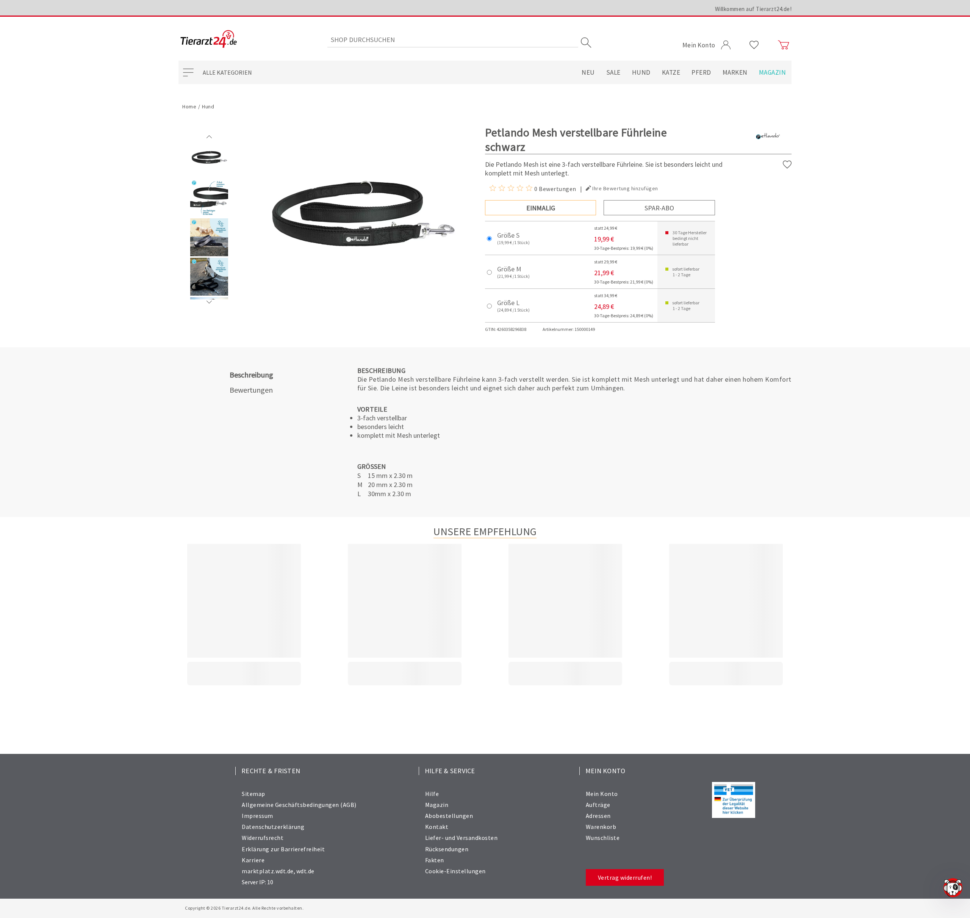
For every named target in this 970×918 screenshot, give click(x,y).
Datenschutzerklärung (273, 826)
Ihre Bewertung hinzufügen (625, 188)
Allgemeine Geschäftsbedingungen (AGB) (299, 804)
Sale (613, 72)
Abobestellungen (449, 815)
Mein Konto (602, 793)
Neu (588, 72)
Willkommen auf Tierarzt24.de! (753, 9)
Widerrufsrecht (262, 837)
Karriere (253, 860)
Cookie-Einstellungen (455, 871)
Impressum (257, 815)
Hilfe (432, 793)
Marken (735, 72)
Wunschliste (603, 837)
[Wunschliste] (754, 45)
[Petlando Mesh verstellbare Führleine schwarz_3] (209, 293)
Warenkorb (601, 826)
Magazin (772, 72)
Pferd (701, 72)
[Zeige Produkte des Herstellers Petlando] (767, 148)
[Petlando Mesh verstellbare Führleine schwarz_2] (209, 254)
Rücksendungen (447, 849)
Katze (671, 72)
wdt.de (305, 871)
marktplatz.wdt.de (268, 871)
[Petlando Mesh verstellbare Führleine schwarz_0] (209, 175)
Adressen (598, 815)
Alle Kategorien (227, 72)
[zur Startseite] (208, 39)
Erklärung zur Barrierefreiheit (283, 849)
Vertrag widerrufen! (625, 877)
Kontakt (437, 826)
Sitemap (253, 793)
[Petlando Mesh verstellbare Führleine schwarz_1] (209, 214)
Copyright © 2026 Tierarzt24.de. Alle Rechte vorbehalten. (244, 908)
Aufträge (598, 804)
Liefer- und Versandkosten (461, 837)
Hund (641, 72)
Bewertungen (251, 390)
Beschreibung (251, 374)
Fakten (434, 860)
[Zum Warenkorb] (783, 45)
